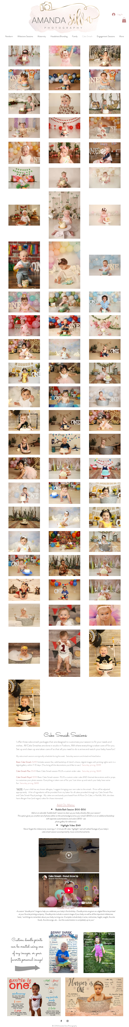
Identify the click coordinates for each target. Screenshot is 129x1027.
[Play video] (69, 855)
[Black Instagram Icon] (67, 1021)
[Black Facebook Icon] (61, 1021)
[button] (124, 20)
